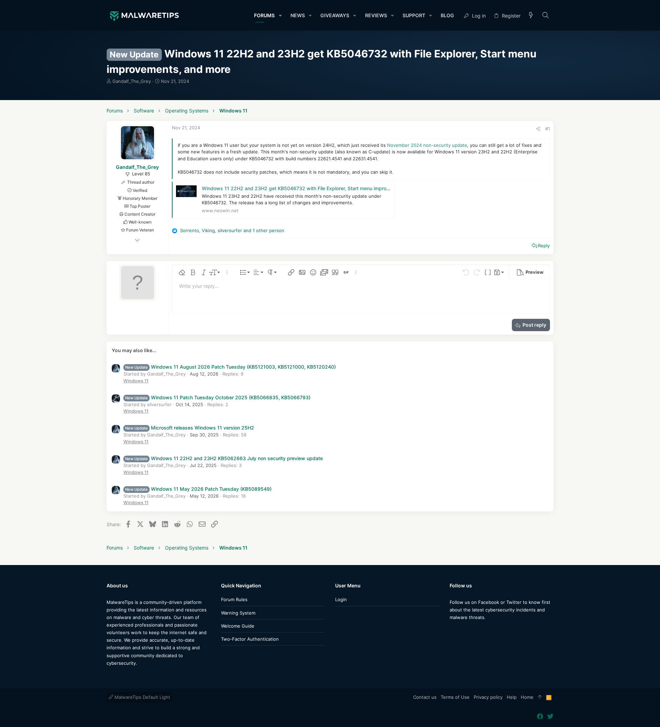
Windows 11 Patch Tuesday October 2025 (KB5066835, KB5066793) (217, 397)
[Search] (545, 15)
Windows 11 (135, 380)
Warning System (238, 613)
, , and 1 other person (232, 230)
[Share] (538, 129)
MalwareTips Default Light (141, 697)
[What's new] (531, 15)
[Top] (540, 697)
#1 (547, 128)
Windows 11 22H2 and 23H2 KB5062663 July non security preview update (224, 458)
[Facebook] (453, 631)
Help (512, 697)
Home (527, 697)
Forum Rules (234, 599)
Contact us (425, 697)
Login (341, 599)
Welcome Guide (237, 626)
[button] (280, 15)
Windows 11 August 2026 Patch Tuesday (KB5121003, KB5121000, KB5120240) (230, 367)
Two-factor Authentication (250, 639)
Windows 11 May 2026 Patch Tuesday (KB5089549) (198, 489)
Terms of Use (455, 697)
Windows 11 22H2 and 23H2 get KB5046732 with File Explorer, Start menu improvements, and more (316, 188)
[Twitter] (463, 631)
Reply (544, 245)
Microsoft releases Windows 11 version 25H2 (189, 428)
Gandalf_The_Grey (131, 81)
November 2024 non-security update (427, 145)
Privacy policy (488, 697)
